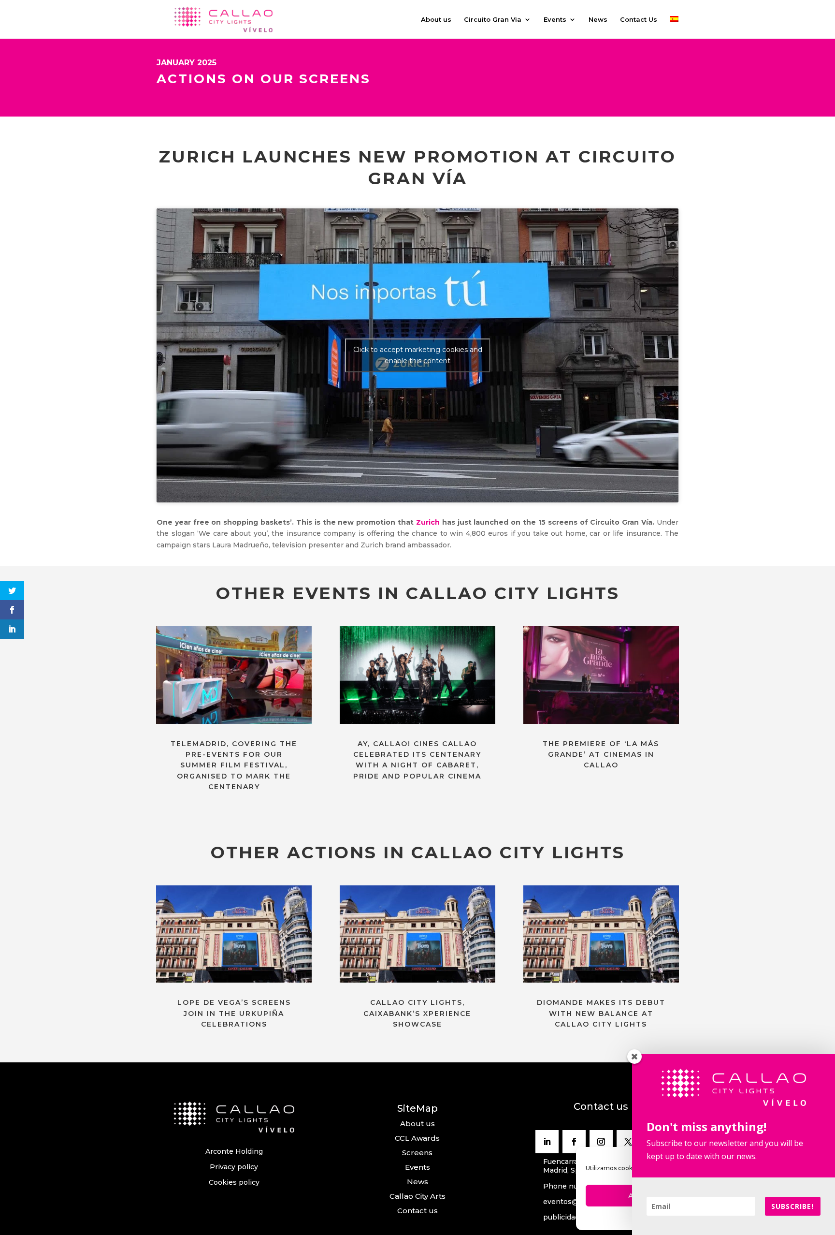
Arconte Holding (234, 1151)
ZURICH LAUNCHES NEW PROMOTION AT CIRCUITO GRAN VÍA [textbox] (417, 167)
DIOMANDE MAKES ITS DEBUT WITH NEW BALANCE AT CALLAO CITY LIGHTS (601, 1013)
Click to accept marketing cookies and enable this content (417, 355)
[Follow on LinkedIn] (547, 1141)
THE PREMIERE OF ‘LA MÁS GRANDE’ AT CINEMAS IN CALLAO (601, 754)
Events (555, 19)
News (598, 19)
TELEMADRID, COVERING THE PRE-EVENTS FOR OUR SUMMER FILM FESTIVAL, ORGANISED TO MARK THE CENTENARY (234, 765)
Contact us (417, 1210)
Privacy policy (234, 1166)
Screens (417, 1152)
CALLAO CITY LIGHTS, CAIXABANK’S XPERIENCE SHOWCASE (417, 1013)
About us (436, 19)
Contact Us (638, 19)
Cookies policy (234, 1182)
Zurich (428, 522)
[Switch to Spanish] (674, 27)
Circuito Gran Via (492, 19)
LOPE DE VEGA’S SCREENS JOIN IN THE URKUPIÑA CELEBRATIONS (234, 1013)
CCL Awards (417, 1138)
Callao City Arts (417, 1196)
